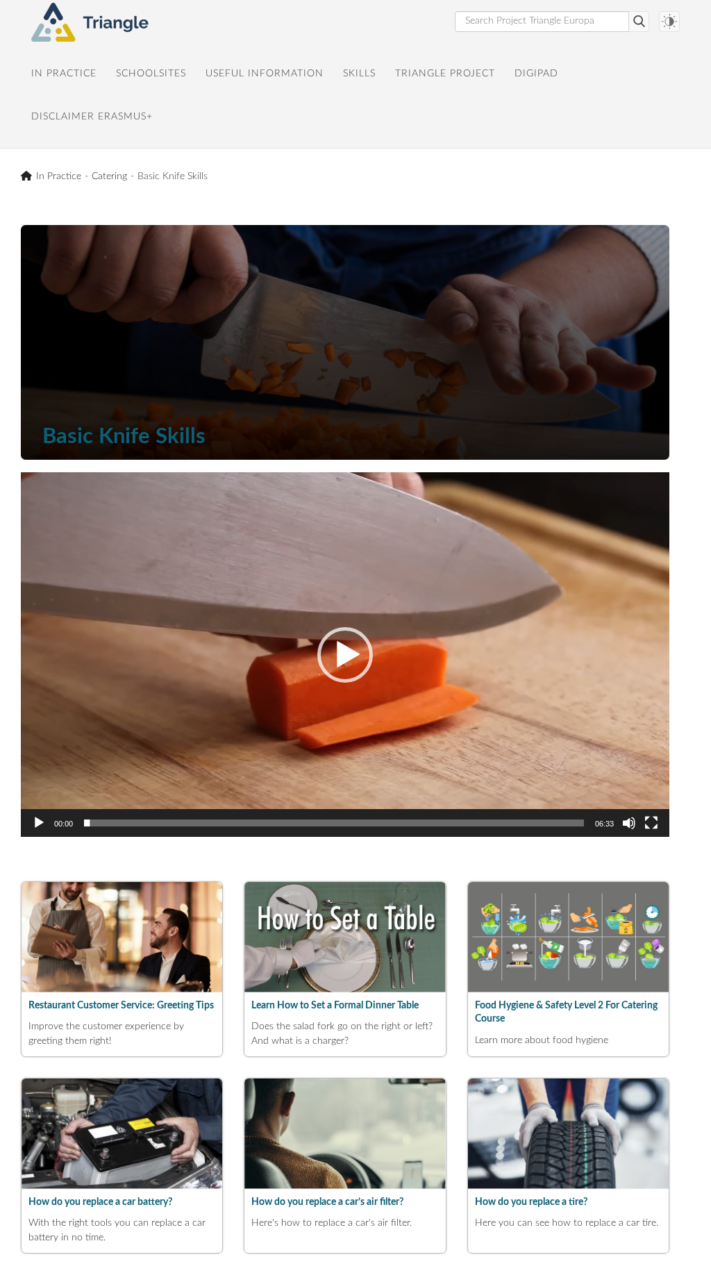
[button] (345, 655)
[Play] (39, 823)
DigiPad (536, 73)
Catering (109, 176)
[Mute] (629, 823)
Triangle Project (445, 73)
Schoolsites (151, 73)
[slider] (334, 822)
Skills (359, 73)
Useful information (265, 73)
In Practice (64, 73)
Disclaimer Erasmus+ (92, 117)
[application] (345, 654)
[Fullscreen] (651, 823)
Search (638, 21)
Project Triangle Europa (28, 176)
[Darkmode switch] (669, 21)
